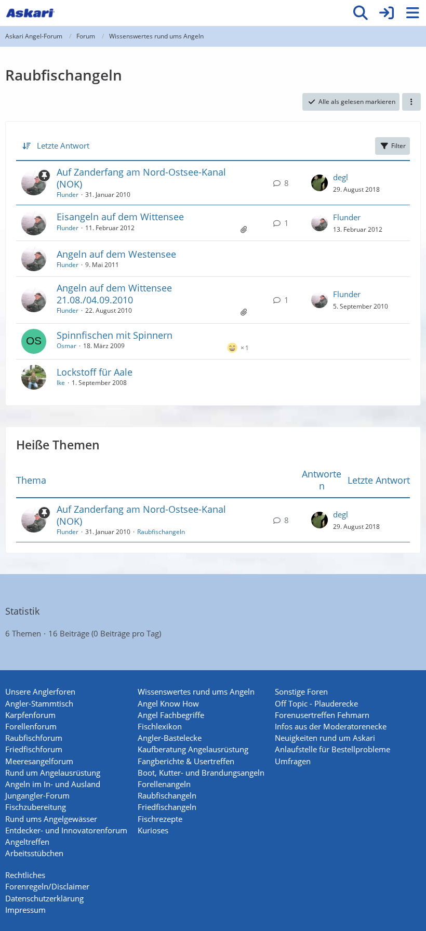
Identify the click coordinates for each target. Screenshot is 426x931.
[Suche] (360, 13)
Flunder (67, 194)
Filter (398, 145)
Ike (61, 382)
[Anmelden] (386, 13)
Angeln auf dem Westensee (116, 254)
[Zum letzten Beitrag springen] (319, 183)
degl (340, 177)
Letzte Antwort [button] (63, 145)
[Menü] (412, 13)
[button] (411, 102)
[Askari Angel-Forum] (30, 13)
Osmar (66, 345)
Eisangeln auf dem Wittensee (120, 216)
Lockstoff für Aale (94, 372)
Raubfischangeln (161, 531)
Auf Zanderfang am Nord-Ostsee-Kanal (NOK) (141, 178)
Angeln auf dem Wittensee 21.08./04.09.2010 (114, 294)
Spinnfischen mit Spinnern (114, 335)
